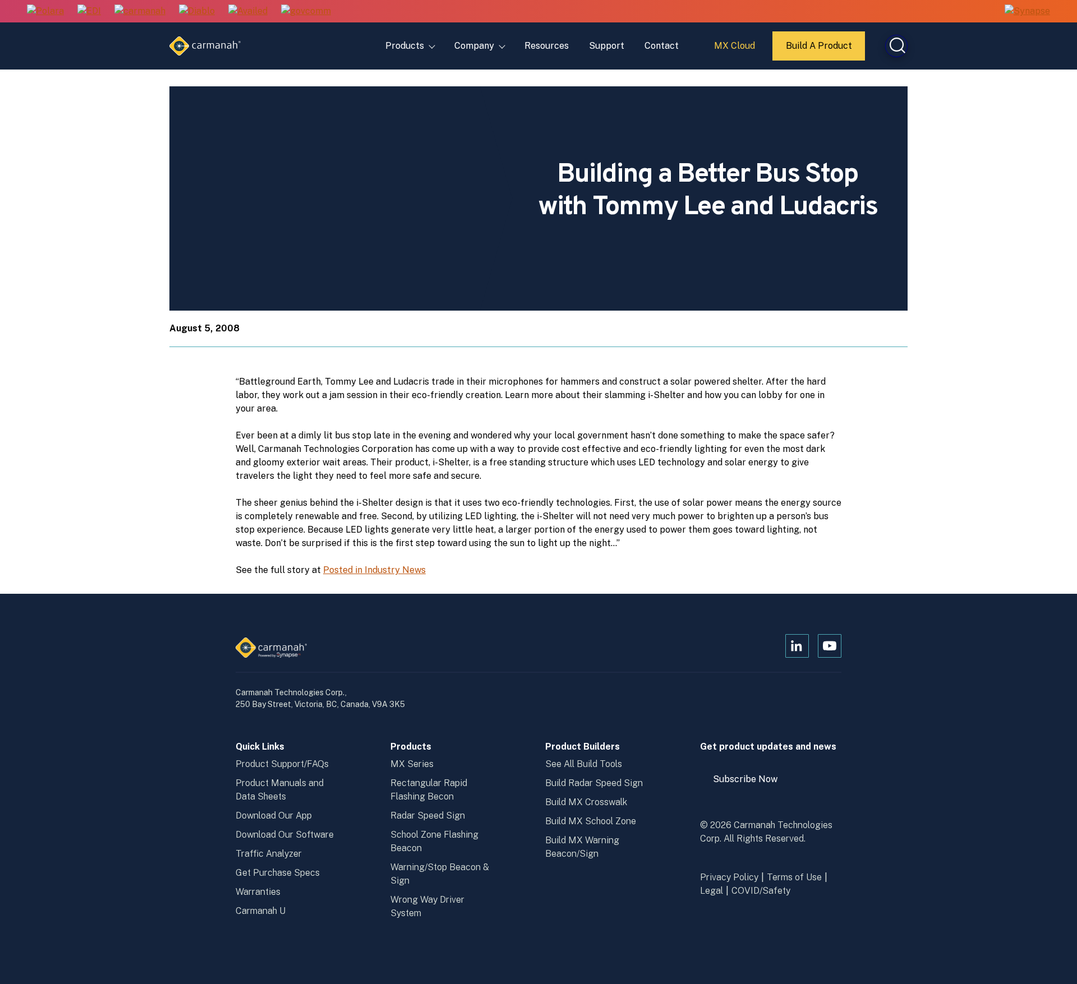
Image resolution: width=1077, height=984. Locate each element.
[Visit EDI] (89, 11)
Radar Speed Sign (427, 815)
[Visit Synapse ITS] (1027, 11)
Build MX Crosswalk (586, 802)
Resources (546, 45)
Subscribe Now (750, 783)
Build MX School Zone (590, 821)
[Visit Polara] (45, 11)
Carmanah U (261, 911)
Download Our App (274, 815)
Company (474, 45)
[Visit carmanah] (139, 11)
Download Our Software (285, 834)
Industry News (395, 570)
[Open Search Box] (896, 46)
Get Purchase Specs (278, 872)
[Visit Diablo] (197, 11)
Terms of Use (794, 877)
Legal (711, 890)
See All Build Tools (583, 764)
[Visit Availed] (248, 11)
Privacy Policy (729, 877)
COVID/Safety (760, 890)
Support (606, 45)
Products (404, 45)
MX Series (412, 764)
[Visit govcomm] (306, 11)
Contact (662, 45)
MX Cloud (736, 49)
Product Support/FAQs (282, 764)
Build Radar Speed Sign (594, 783)
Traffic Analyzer (269, 853)
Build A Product (819, 50)
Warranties (258, 891)
